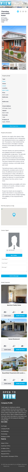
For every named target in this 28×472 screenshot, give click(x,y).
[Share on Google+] (26, 11)
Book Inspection (14, 126)
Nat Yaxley (14, 255)
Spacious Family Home (14, 305)
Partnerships (4, 434)
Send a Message (14, 276)
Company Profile (5, 429)
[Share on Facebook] (20, 11)
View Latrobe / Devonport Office (9, 456)
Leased (4, 86)
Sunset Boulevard (14, 339)
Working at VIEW (5, 436)
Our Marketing (4, 431)
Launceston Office (6, 451)
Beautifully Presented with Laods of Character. (14, 373)
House (3, 81)
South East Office (5, 446)
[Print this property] (18, 11)
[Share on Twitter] (23, 11)
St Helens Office (5, 448)
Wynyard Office (5, 454)
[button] (3, 44)
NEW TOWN (5, 90)
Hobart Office (4, 443)
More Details (20, 316)
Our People (4, 426)
